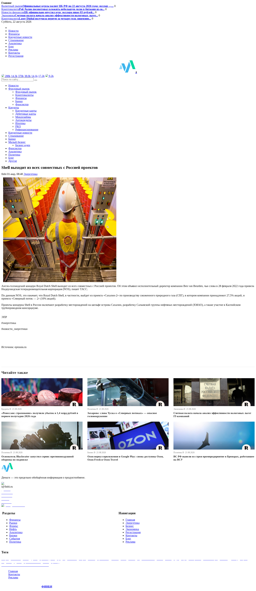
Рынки (13, 522)
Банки (19, 101)
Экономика (49, 15)
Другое (12, 160)
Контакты (14, 52)
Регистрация (15, 55)
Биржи (13, 535)
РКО (18, 126)
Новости (13, 30)
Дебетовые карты (25, 113)
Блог (11, 46)
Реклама (13, 49)
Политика (14, 154)
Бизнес (130, 526)
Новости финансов (47, 12)
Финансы (14, 33)
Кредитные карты (26, 110)
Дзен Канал (13, 483)
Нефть (13, 529)
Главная (130, 519)
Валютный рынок (57, 6)
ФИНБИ (46, 586)
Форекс (13, 526)
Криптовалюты (24, 94)
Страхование (16, 40)
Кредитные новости (20, 37)
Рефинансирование (26, 129)
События (14, 538)
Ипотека (20, 123)
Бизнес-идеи (22, 145)
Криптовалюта (52, 9)
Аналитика (15, 43)
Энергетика (30, 174)
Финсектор (22, 104)
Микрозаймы (23, 116)
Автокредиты (23, 120)
